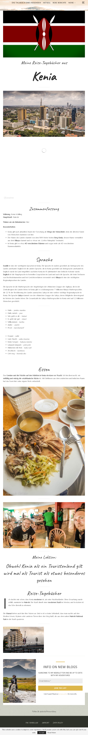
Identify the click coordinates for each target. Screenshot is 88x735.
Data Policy (58, 723)
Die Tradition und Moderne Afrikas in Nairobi (23, 644)
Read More (52, 732)
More (71, 3)
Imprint (45, 723)
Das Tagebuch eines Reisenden (26, 3)
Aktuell (47, 3)
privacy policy (63, 694)
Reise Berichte (59, 3)
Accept (41, 733)
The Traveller (31, 723)
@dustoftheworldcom (48, 711)
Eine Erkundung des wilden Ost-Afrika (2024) (12, 628)
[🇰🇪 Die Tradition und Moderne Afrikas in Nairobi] (23, 640)
